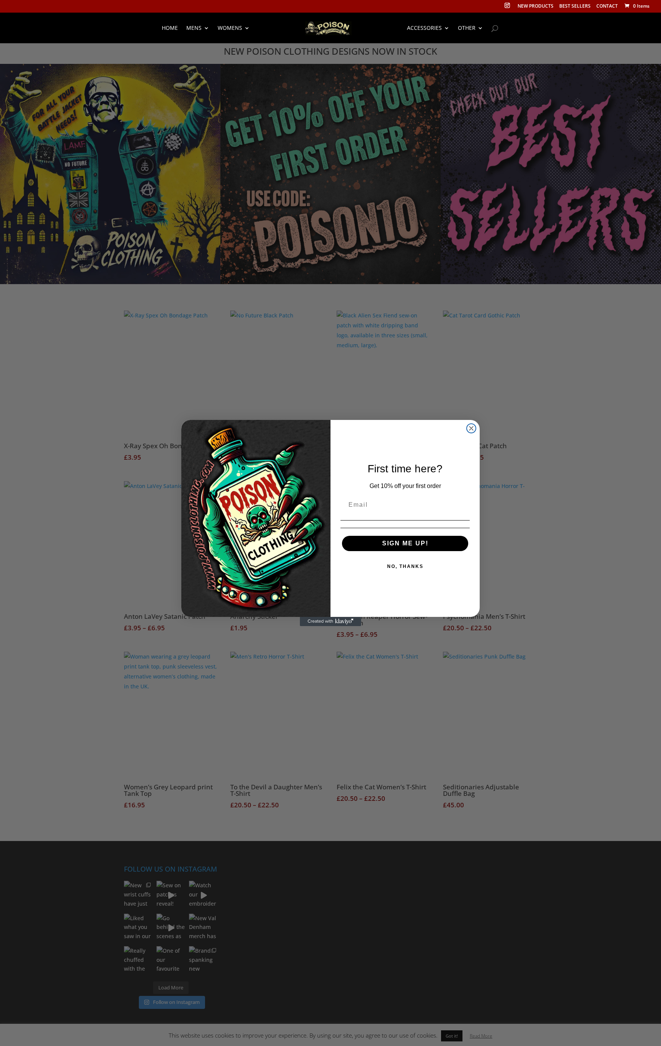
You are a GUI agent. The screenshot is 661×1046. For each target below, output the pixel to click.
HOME (170, 28)
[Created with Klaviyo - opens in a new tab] (330, 621)
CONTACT (607, 6)
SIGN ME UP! (405, 543)
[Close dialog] (471, 428)
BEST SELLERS (575, 6)
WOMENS (230, 28)
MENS (194, 28)
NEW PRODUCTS (536, 6)
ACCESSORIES (424, 28)
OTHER (466, 28)
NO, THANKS (405, 566)
